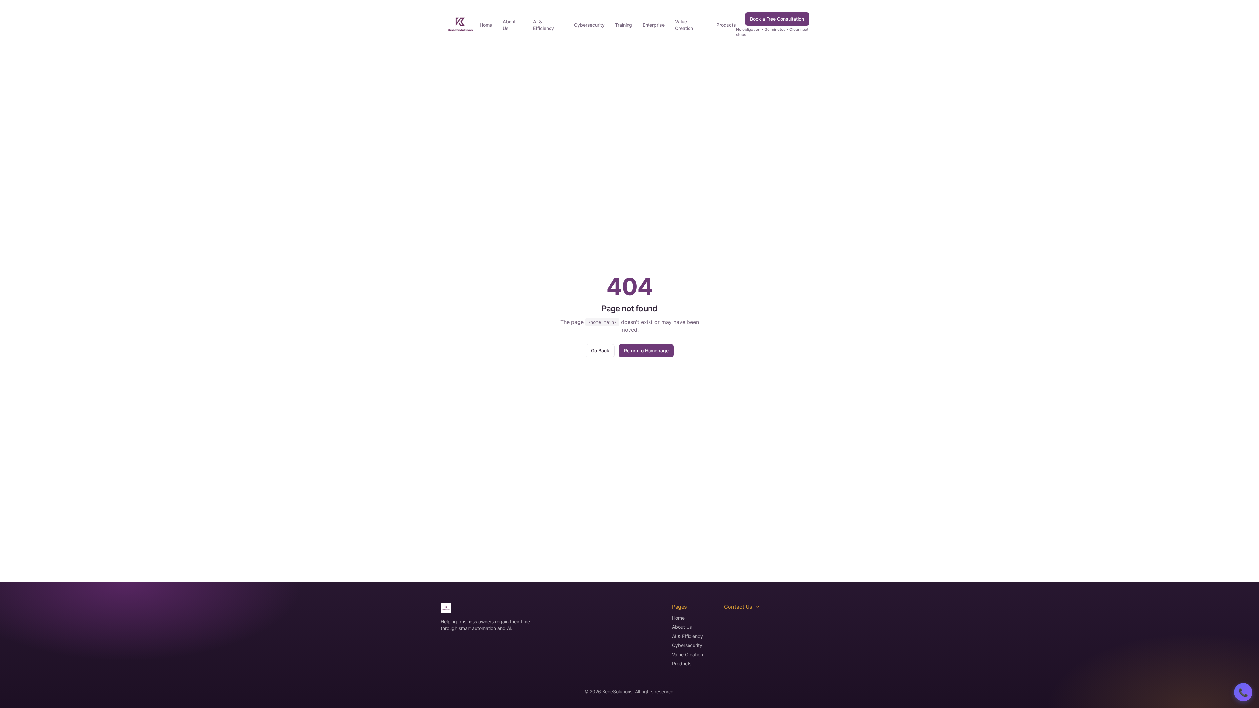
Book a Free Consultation (777, 19)
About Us (509, 25)
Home (486, 25)
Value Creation (684, 25)
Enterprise (654, 25)
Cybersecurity (589, 25)
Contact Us (738, 606)
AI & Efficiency (543, 25)
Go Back (600, 350)
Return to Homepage (646, 350)
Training (623, 25)
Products (726, 25)
